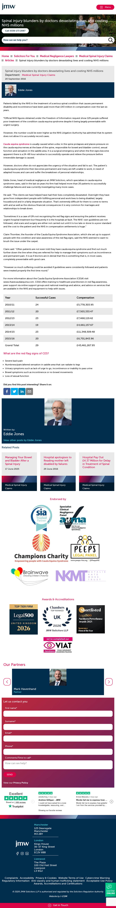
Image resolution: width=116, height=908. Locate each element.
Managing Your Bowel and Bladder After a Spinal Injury (18, 460)
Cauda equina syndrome (16, 144)
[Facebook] (17, 854)
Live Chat (110, 890)
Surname (14, 721)
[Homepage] (22, 844)
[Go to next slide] (109, 682)
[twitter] (14, 391)
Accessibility (27, 878)
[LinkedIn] (27, 854)
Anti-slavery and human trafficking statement (58, 880)
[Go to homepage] (8, 7)
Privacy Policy (20, 783)
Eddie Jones (25, 90)
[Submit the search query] (110, 40)
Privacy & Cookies (46, 878)
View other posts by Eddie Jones (22, 440)
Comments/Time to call (22, 757)
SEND (10, 774)
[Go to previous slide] (7, 682)
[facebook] (6, 391)
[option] (58, 682)
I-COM (63, 896)
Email (13, 733)
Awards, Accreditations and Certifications (58, 883)
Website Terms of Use (71, 878)
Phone (13, 746)
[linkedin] (21, 391)
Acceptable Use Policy (99, 880)
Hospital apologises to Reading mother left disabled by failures (58, 460)
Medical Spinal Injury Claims (38, 75)
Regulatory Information (16, 880)
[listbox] (58, 682)
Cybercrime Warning (97, 878)
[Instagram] (22, 854)
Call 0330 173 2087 (15, 31)
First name (15, 708)
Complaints (11, 878)
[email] (29, 391)
